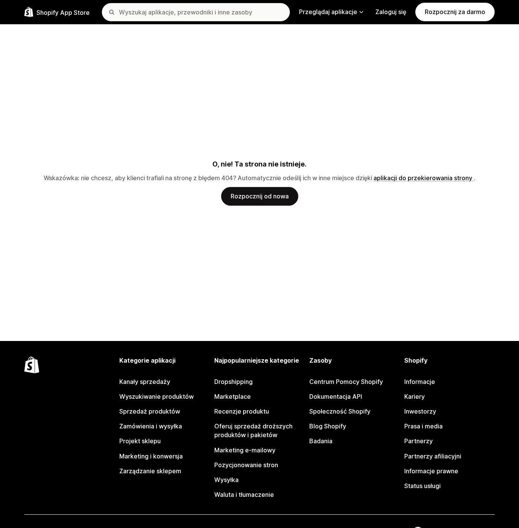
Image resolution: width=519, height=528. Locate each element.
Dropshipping (233, 381)
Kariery (414, 396)
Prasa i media (423, 426)
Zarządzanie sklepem (150, 471)
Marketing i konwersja (151, 456)
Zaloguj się (390, 12)
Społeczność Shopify (339, 411)
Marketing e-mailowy (244, 450)
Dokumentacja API (335, 396)
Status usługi (422, 486)
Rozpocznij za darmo (455, 12)
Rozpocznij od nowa (260, 196)
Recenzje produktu (241, 411)
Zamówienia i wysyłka (150, 426)
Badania (320, 441)
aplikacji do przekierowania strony (423, 178)
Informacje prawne (431, 471)
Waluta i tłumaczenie (244, 494)
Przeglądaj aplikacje (328, 12)
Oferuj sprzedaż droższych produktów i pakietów (253, 430)
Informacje (419, 381)
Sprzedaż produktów (149, 411)
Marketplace (232, 396)
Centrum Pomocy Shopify (346, 381)
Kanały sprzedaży (144, 381)
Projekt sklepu (140, 441)
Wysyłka (226, 480)
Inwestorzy (420, 411)
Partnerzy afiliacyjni (432, 456)
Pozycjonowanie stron (246, 465)
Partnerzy (418, 441)
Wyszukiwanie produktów (156, 396)
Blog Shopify (327, 426)
